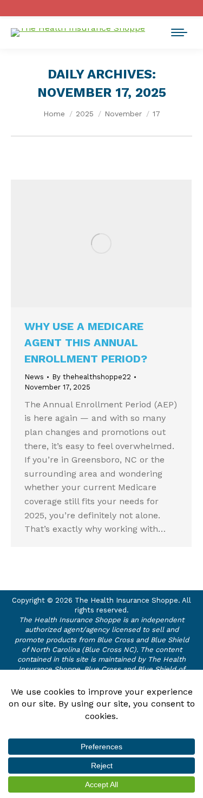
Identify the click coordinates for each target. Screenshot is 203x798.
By (91, 377)
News (34, 377)
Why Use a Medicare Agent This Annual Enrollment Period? (85, 342)
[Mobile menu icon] (179, 32)
